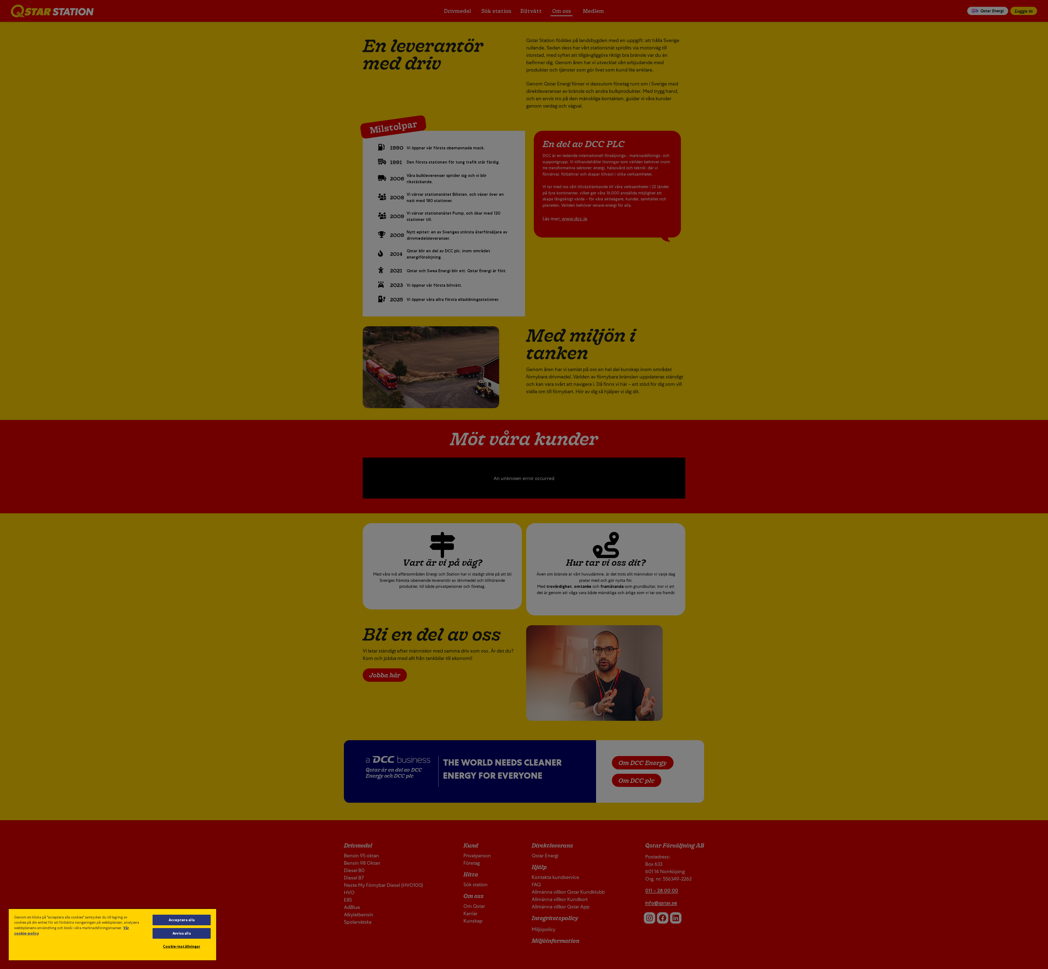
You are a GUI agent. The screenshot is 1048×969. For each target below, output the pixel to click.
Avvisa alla (181, 933)
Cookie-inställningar (181, 946)
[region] (112, 934)
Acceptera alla (182, 920)
